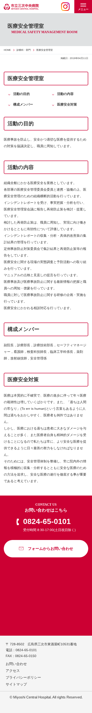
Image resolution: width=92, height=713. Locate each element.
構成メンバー (23, 104)
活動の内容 (65, 94)
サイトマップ (16, 684)
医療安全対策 (67, 104)
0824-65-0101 (47, 521)
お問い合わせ (16, 664)
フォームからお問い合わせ (50, 549)
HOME (7, 50)
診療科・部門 (24, 50)
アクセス (13, 671)
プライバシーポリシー (23, 677)
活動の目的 (21, 94)
